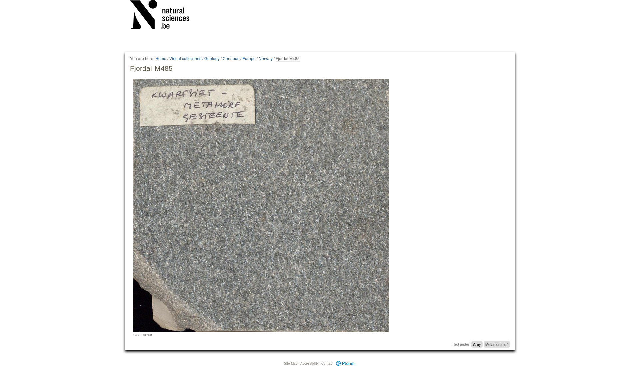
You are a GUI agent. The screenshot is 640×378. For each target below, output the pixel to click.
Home (160, 58)
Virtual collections (185, 58)
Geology (212, 58)
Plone (345, 363)
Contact (327, 363)
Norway (266, 58)
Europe (249, 58)
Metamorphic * (496, 344)
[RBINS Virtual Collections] (164, 15)
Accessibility (309, 363)
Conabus (231, 58)
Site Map (291, 363)
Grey (477, 344)
